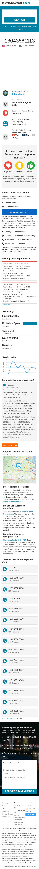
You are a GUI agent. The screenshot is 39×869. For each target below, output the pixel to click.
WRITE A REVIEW (10, 445)
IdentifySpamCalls (16, 2)
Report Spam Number (19, 791)
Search (19, 19)
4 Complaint (18, 94)
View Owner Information (19, 212)
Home (4, 719)
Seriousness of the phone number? (14, 770)
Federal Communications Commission (19, 817)
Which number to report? (11, 763)
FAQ (3, 808)
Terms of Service (7, 814)
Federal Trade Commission (18, 823)
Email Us (30, 815)
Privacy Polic (6, 817)
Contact (28, 806)
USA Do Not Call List (19, 807)
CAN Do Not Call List (19, 812)
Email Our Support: (30, 810)
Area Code (5, 811)
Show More (6, 305)
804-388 (9, 719)
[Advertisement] (19, 68)
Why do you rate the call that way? (14, 777)
